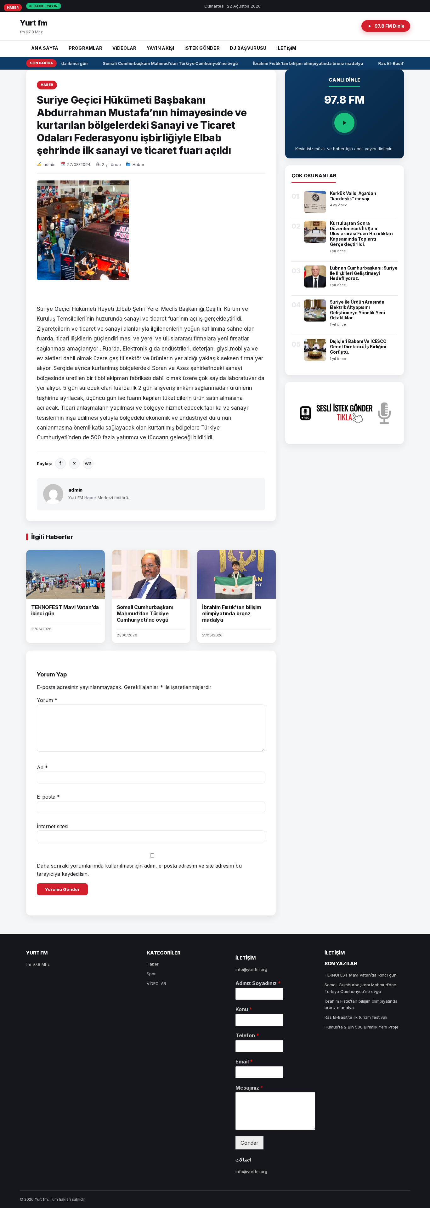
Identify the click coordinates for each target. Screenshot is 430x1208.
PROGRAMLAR (86, 48)
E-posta (48, 797)
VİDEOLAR (124, 48)
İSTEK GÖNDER (202, 48)
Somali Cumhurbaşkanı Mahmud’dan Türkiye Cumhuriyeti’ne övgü (164, 63)
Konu (243, 1009)
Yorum (47, 700)
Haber (47, 85)
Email (244, 1061)
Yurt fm (34, 22)
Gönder (249, 1143)
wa (88, 463)
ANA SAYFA (45, 48)
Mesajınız (249, 1088)
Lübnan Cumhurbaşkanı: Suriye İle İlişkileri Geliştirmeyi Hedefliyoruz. (364, 273)
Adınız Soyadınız (258, 983)
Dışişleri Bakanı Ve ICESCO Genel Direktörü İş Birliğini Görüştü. (358, 347)
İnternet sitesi (52, 826)
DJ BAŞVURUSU (248, 48)
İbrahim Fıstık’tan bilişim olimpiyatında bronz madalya (302, 63)
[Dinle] (344, 123)
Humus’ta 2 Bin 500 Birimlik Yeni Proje (362, 1026)
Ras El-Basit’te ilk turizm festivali (356, 1017)
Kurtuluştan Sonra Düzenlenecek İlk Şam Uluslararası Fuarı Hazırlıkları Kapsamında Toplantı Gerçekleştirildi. (361, 234)
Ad (42, 767)
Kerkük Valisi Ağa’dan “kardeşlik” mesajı (353, 196)
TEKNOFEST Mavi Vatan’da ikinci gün (361, 974)
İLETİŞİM (286, 48)
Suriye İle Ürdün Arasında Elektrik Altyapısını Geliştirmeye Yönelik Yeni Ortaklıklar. (357, 310)
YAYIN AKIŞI (160, 48)
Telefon (247, 1035)
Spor (151, 973)
